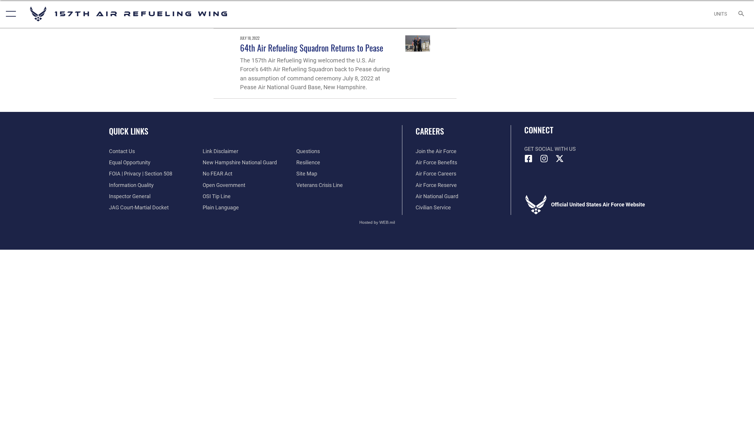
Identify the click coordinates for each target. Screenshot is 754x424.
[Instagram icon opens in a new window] (544, 158)
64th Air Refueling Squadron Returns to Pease (311, 47)
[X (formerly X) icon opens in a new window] (559, 158)
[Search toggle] (741, 14)
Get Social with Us (550, 149)
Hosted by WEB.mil (377, 222)
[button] (9, 14)
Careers (430, 131)
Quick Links (128, 131)
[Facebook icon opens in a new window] (528, 158)
